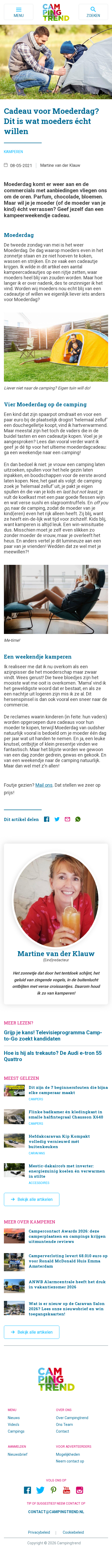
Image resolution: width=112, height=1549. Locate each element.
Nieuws (14, 1418)
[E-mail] (67, 820)
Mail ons (44, 785)
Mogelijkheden (68, 1454)
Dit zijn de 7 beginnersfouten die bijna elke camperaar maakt (56, 1093)
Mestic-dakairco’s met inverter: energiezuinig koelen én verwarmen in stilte (56, 1174)
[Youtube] (66, 1490)
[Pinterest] (53, 1490)
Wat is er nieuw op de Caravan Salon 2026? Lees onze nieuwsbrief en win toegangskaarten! (56, 1309)
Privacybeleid (39, 1532)
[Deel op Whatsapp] (77, 820)
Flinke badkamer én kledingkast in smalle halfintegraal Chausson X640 (56, 1117)
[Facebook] (27, 1490)
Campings (16, 1431)
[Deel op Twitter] (57, 820)
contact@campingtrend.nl (56, 1512)
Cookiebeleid (73, 1532)
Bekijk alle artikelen (35, 1199)
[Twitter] (40, 1490)
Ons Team (64, 1424)
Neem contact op (70, 1461)
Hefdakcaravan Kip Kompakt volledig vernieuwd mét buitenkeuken (56, 1144)
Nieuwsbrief (18, 1454)
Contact (62, 1431)
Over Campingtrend (72, 1418)
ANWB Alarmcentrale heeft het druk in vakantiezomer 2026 (56, 1286)
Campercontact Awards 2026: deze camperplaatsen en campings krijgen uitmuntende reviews (56, 1236)
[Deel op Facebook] (46, 820)
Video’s (13, 1424)
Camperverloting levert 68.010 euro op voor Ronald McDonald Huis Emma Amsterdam (56, 1262)
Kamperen (13, 152)
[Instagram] (79, 1490)
